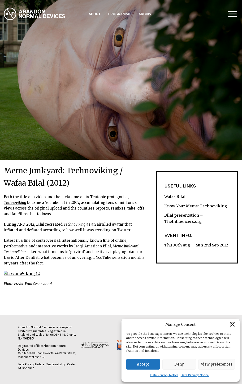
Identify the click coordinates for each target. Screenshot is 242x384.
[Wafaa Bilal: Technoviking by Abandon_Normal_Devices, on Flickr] (22, 273)
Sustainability (55, 364)
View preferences (216, 364)
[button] (232, 324)
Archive (146, 14)
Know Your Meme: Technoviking (195, 206)
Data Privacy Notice (164, 375)
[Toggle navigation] (232, 14)
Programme (119, 14)
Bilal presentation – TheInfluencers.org (183, 218)
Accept (143, 364)
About (95, 14)
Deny (179, 364)
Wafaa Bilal (175, 196)
